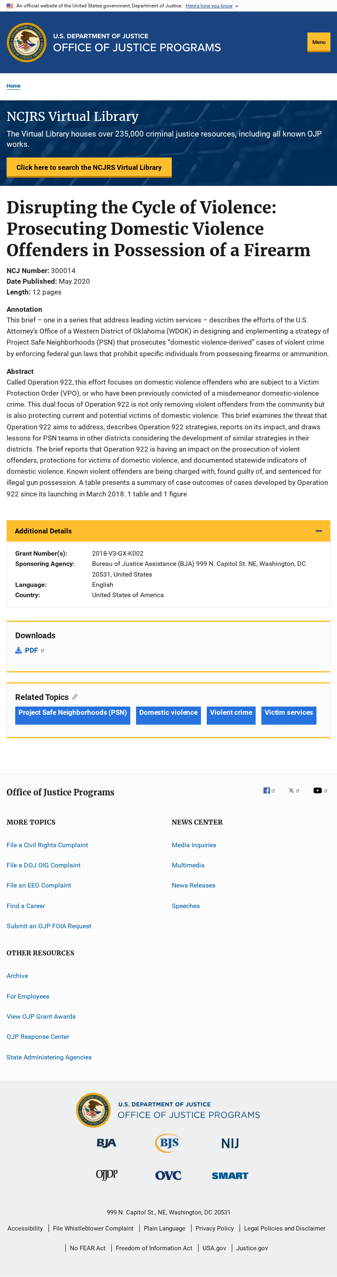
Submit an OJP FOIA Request (49, 926)
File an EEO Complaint (39, 885)
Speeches (186, 905)
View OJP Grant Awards (41, 1016)
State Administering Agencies (49, 1057)
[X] (297, 796)
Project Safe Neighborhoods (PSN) (72, 712)
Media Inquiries (194, 844)
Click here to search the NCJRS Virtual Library (89, 167)
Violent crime (231, 712)
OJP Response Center (38, 1037)
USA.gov (214, 1248)
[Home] (137, 42)
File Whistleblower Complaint (93, 1228)
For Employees (28, 996)
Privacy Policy (215, 1228)
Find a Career (26, 905)
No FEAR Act (88, 1248)
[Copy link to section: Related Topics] (73, 696)
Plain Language (164, 1228)
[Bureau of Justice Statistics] (168, 1154)
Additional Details (43, 531)
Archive (17, 976)
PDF (32, 650)
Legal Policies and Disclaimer (284, 1228)
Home (14, 86)
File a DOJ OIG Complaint (44, 865)
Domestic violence (168, 712)
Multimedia (188, 865)
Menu (318, 42)
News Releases (193, 885)
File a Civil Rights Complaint (47, 844)
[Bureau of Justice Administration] (106, 1149)
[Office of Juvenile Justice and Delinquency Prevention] (107, 1182)
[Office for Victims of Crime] (168, 1181)
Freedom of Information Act (154, 1248)
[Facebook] (272, 796)
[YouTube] (322, 796)
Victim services (289, 712)
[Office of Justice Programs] (27, 42)
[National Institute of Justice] (230, 1149)
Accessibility (25, 1228)
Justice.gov (252, 1248)
